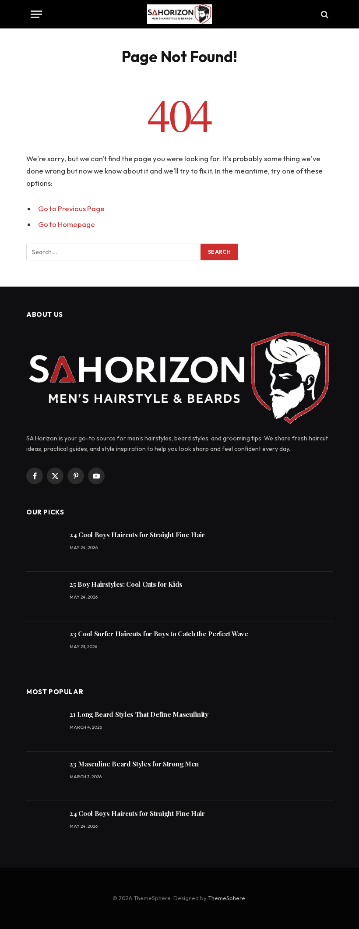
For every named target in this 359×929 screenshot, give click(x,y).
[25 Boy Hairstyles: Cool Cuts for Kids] (44, 596)
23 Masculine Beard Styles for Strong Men (134, 763)
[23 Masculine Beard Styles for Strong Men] (44, 776)
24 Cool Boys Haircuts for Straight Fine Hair (137, 534)
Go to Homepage (66, 224)
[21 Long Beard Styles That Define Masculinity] (44, 727)
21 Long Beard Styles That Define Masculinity (139, 714)
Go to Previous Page (71, 208)
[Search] (323, 14)
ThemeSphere (226, 897)
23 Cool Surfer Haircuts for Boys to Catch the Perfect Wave (159, 633)
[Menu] (36, 14)
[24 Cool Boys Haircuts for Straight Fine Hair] (44, 547)
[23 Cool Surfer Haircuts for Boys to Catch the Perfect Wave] (44, 646)
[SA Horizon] (179, 14)
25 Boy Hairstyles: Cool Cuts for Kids (126, 584)
